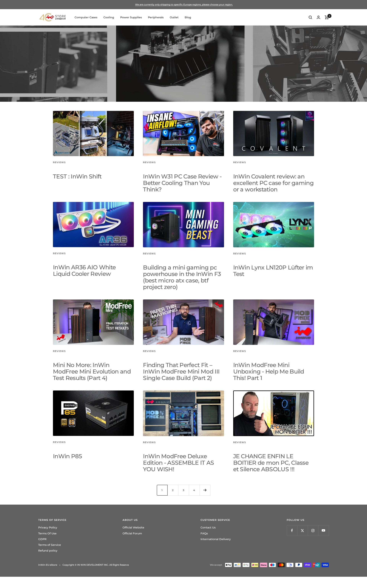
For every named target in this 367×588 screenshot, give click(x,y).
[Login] (318, 17)
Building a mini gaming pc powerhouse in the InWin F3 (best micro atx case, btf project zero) (182, 277)
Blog (188, 17)
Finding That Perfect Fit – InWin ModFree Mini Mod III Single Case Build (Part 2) (181, 371)
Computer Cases (86, 17)
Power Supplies (131, 17)
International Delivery (216, 539)
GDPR (42, 539)
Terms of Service (49, 545)
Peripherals (156, 17)
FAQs (204, 533)
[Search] (310, 17)
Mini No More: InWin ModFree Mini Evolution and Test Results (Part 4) (92, 371)
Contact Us (208, 527)
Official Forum (132, 533)
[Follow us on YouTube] (323, 530)
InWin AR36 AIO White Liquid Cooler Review (84, 270)
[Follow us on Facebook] (292, 530)
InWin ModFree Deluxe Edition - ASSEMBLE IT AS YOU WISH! (178, 463)
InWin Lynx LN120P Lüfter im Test (273, 270)
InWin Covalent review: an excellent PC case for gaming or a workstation (273, 183)
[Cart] (327, 17)
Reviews (59, 162)
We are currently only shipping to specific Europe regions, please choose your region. (184, 4)
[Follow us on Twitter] (302, 530)
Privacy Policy (47, 527)
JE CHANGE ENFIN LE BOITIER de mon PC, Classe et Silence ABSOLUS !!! (271, 463)
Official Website (133, 527)
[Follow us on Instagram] (313, 530)
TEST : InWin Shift (77, 176)
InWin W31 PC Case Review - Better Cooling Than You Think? (182, 183)
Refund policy (47, 550)
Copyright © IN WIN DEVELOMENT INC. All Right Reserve (96, 564)
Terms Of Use (47, 533)
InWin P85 (67, 456)
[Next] (205, 490)
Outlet (174, 17)
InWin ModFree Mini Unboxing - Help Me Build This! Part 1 (268, 371)
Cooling (108, 17)
